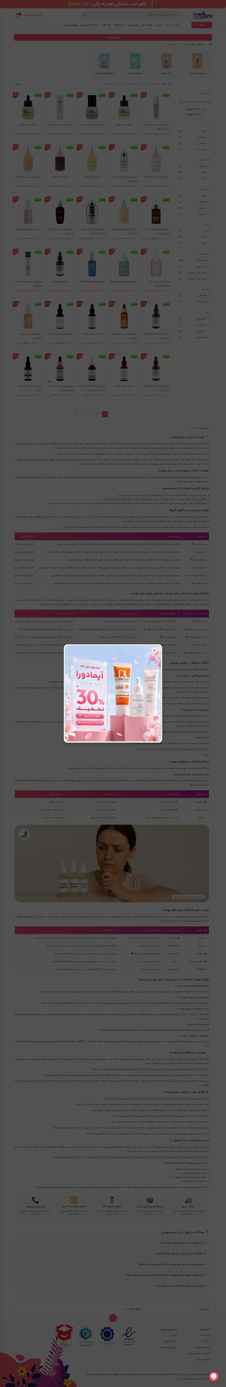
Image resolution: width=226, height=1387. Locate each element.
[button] (154, 650)
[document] (113, 693)
